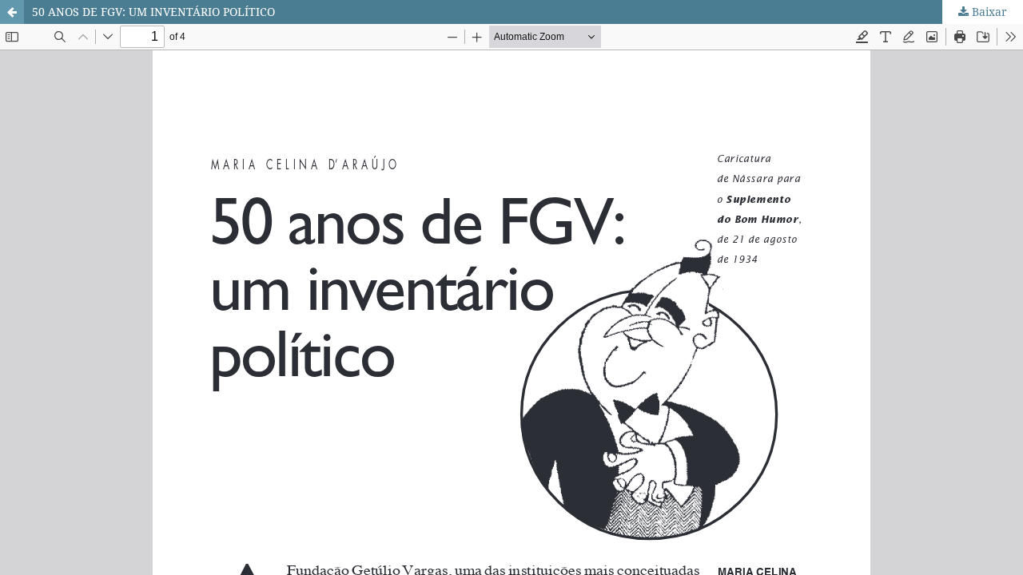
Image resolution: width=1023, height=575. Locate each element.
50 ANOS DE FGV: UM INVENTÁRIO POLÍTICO (153, 11)
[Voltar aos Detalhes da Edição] (12, 12)
